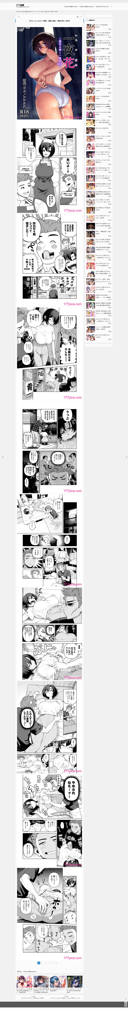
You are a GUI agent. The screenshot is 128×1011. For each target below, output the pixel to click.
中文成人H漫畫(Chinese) (71, 6)
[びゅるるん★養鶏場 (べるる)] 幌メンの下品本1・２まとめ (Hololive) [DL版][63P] (103, 75)
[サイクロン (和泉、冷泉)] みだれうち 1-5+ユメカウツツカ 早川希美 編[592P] (103, 281)
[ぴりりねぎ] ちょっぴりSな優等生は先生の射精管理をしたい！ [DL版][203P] (24, 990)
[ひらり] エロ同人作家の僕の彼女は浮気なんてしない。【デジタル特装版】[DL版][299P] (41, 990)
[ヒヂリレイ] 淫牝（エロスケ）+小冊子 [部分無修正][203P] (103, 122)
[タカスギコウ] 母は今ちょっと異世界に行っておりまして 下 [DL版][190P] (103, 321)
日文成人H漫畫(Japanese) (86, 6)
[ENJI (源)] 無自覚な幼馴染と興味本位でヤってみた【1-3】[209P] (103, 250)
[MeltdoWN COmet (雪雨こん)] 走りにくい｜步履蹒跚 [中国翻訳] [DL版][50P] (103, 106)
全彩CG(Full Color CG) (102, 6)
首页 (19, 11)
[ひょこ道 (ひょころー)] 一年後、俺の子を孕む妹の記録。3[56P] (74, 990)
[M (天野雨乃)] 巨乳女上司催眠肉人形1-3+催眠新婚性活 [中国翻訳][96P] (103, 194)
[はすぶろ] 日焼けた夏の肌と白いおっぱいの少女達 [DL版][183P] (103, 242)
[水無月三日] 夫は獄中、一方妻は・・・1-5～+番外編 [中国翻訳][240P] (103, 297)
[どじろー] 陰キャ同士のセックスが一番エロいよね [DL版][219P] (103, 154)
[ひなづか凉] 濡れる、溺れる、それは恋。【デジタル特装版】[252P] (103, 59)
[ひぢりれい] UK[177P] (102, 128)
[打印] (77, 17)
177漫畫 (20, 5)
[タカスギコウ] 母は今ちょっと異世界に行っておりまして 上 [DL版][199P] (103, 257)
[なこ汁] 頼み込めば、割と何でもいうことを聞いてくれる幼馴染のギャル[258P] (103, 170)
